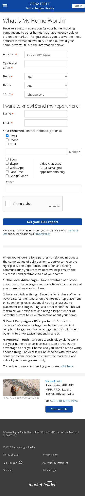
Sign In (78, 5)
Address (12, 54)
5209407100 (10, 435)
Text (13, 144)
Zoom (14, 159)
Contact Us (59, 409)
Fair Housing (10, 463)
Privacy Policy (42, 234)
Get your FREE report (42, 222)
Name (12, 113)
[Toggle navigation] (4, 6)
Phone (14, 140)
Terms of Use (10, 454)
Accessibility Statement (55, 463)
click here (67, 366)
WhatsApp (17, 168)
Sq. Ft (12, 94)
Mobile (73, 152)
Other (10, 182)
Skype (14, 163)
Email (12, 123)
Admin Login (49, 470)
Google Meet (19, 176)
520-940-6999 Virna (64, 401)
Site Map (7, 470)
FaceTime (16, 172)
